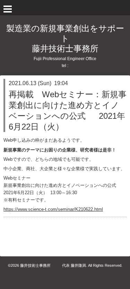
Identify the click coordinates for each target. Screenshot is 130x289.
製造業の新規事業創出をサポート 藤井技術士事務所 (65, 38)
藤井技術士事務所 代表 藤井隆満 (53, 265)
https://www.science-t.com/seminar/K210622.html (53, 209)
